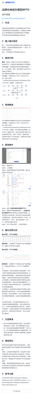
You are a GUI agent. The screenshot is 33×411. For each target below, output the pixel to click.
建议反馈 (17, 391)
